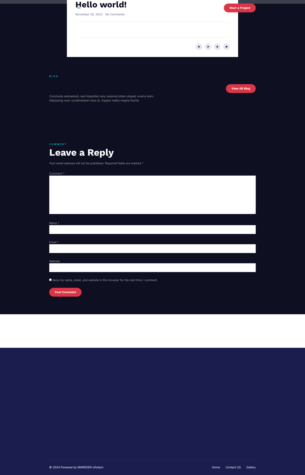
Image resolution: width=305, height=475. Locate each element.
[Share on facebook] (199, 47)
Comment (56, 173)
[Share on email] (226, 47)
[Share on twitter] (208, 47)
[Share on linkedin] (217, 47)
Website (54, 261)
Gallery (212, 8)
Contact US (194, 8)
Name (54, 223)
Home (176, 8)
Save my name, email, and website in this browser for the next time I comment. (105, 280)
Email (54, 242)
